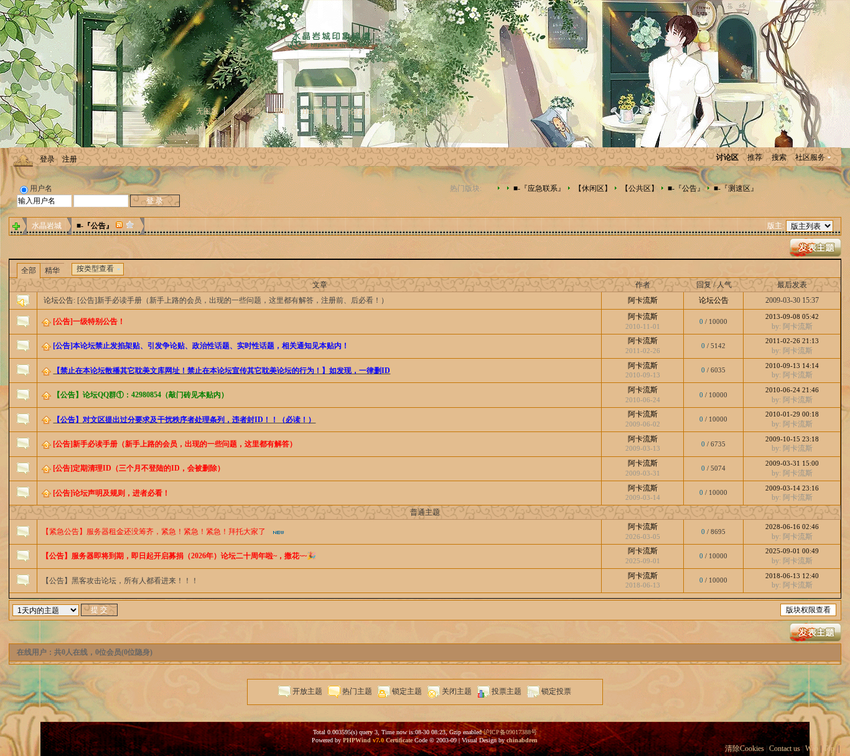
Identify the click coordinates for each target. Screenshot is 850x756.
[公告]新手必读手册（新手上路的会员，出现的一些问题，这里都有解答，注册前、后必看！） (232, 300)
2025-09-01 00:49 (792, 551)
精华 (52, 270)
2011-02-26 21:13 (792, 340)
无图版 (207, 111)
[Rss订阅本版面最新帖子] (119, 225)
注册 (69, 159)
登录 (47, 159)
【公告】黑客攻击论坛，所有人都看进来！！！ (120, 580)
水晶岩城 (47, 225)
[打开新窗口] (23, 320)
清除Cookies (744, 748)
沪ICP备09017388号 (510, 732)
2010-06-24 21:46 (792, 390)
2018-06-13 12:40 (792, 575)
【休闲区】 (593, 188)
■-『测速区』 (736, 188)
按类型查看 (95, 268)
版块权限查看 (808, 610)
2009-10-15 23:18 (792, 439)
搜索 (779, 157)
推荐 (754, 157)
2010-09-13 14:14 (792, 365)
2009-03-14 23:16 (792, 488)
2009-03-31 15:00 (792, 463)
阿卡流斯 (643, 300)
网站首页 (406, 111)
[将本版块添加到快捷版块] (130, 225)
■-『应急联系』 (539, 188)
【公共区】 (639, 188)
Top (828, 748)
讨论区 (727, 157)
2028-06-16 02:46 (792, 526)
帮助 (281, 111)
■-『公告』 (686, 188)
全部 (28, 270)
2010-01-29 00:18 (792, 414)
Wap (811, 748)
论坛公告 (714, 300)
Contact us (784, 748)
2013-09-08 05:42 (792, 316)
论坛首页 (363, 111)
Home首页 (318, 111)
